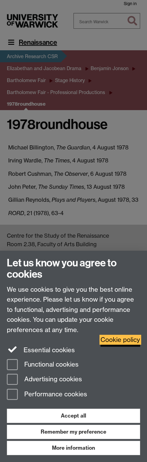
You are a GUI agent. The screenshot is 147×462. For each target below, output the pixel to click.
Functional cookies (51, 364)
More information (73, 448)
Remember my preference (73, 431)
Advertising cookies (52, 379)
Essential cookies (48, 350)
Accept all (73, 415)
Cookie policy (120, 340)
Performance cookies (55, 394)
